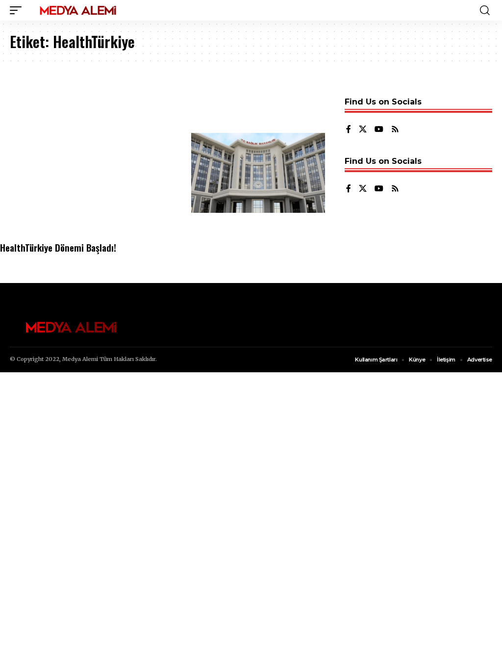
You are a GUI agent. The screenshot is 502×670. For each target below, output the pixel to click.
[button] (18, 10)
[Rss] (395, 130)
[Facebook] (348, 130)
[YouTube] (379, 130)
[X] (362, 130)
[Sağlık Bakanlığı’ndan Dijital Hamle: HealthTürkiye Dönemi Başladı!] (258, 173)
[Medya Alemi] (77, 10)
